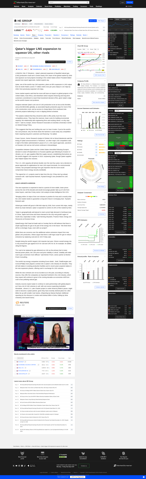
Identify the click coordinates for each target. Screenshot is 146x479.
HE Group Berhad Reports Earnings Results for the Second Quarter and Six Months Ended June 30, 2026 (82, 27)
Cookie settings (54, 472)
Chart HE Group (82, 46)
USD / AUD (111, 221)
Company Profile (83, 81)
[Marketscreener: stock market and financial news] (24, 2)
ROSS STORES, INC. (115, 159)
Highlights (36, 38)
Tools (91, 6)
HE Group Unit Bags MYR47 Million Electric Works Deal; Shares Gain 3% (37, 390)
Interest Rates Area (120, 317)
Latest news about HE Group (23, 381)
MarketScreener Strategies (20, 40)
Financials (48, 35)
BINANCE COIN (113, 283)
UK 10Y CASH (113, 313)
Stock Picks (48, 6)
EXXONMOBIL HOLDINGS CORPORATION (27, 364)
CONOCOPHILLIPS (22, 373)
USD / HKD (111, 225)
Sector (85, 35)
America (124, 19)
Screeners (83, 6)
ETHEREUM (113, 279)
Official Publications (66, 38)
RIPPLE (112, 285)
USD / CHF (111, 229)
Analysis (31, 6)
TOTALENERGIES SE (23, 370)
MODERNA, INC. (114, 115)
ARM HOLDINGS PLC (115, 168)
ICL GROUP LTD (114, 88)
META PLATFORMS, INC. (116, 89)
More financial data (100, 134)
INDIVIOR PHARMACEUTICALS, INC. (118, 100)
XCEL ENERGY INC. (115, 170)
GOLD (110, 249)
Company (40, 35)
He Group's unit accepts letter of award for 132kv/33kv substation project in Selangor (39, 414)
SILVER (110, 255)
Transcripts (48, 38)
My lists (120, 105)
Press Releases (56, 38)
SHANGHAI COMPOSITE (116, 48)
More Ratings (101, 186)
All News (16, 38)
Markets (16, 6)
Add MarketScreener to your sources (56, 61)
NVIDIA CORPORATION (115, 96)
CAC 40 (112, 44)
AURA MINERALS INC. (115, 91)
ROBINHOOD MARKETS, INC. (117, 113)
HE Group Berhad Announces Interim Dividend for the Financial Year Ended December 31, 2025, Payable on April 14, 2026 (44, 421)
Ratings (72, 35)
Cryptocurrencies (113, 265)
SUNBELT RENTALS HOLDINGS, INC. (118, 94)
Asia (130, 19)
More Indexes (120, 57)
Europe (117, 19)
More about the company (98, 102)
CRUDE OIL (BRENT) (114, 253)
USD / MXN (111, 211)
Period (91, 49)
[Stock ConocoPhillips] (65, 69)
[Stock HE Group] (28, 66)
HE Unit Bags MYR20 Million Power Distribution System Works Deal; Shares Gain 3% (39, 405)
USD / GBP (111, 227)
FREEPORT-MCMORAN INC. (117, 119)
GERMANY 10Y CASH (115, 308)
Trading (75, 6)
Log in (122, 2)
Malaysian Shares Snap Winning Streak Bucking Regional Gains (35, 399)
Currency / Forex (113, 195)
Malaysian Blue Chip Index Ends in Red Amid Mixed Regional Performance (37, 393)
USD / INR (111, 215)
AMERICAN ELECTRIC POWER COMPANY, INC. (118, 128)
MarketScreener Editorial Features (90, 38)
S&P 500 (112, 33)
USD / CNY (111, 217)
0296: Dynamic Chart (99, 75)
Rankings (99, 6)
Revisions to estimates (99, 250)
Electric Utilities (101, 98)
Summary (16, 35)
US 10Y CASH (113, 306)
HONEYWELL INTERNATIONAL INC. (118, 98)
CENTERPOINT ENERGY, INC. (117, 126)
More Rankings (120, 148)
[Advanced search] (87, 2)
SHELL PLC (21, 367)
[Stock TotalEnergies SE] (47, 69)
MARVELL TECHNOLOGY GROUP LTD (118, 174)
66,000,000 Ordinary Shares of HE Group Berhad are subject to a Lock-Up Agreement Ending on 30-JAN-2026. (44, 430)
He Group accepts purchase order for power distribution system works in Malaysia (38, 411)
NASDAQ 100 (113, 37)
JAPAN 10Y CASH (114, 310)
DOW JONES (113, 35)
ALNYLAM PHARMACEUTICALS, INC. (118, 163)
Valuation (56, 35)
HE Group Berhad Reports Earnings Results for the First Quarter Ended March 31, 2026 (40, 408)
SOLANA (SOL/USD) (115, 281)
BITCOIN (112, 277)
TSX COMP (112, 39)
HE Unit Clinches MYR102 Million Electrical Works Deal (33, 402)
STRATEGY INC (113, 155)
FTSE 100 (112, 41)
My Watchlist (112, 85)
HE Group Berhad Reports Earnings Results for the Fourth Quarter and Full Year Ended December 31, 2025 (43, 425)
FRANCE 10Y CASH (115, 311)
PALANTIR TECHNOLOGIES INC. (118, 161)
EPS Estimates (82, 220)
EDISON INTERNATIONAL (116, 130)
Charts (28, 35)
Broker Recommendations (26, 38)
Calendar (39, 6)
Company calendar (100, 287)
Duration (79, 49)
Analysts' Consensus (84, 192)
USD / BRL (111, 213)
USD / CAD (111, 209)
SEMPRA (112, 132)
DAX (111, 43)
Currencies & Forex (120, 232)
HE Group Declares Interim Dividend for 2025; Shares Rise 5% (34, 417)
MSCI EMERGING (114, 52)
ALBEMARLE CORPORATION (117, 121)
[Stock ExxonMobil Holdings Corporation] (56, 66)
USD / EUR (111, 207)
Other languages (77, 38)
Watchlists (67, 6)
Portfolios (58, 6)
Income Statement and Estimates (88, 108)
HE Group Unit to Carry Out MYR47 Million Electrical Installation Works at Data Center (39, 396)
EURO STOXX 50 (114, 46)
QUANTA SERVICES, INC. (116, 124)
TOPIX (111, 50)
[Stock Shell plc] (28, 69)
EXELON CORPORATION (116, 166)
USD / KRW (111, 223)
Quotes (22, 35)
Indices (111, 19)
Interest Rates (112, 293)
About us (76, 472)
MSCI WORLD (113, 54)
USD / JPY (111, 219)
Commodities (112, 237)
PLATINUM (111, 257)
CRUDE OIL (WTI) (113, 251)
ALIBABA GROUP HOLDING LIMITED (118, 102)
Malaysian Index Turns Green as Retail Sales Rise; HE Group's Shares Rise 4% (82, 30)
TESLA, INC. (113, 157)
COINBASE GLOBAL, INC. (116, 117)
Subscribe (129, 2)
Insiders (42, 38)
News (23, 6)
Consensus (64, 35)
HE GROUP (21, 361)
